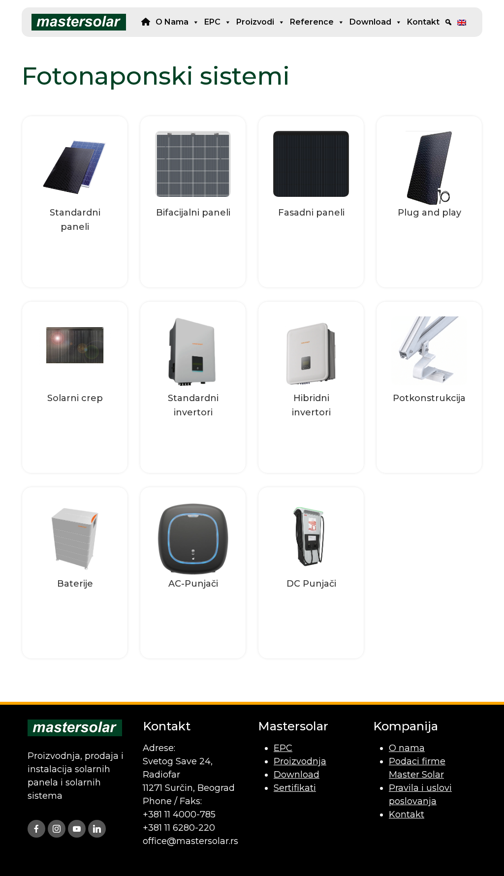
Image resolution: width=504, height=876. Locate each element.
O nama (172, 22)
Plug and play (429, 212)
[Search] (448, 22)
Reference (312, 22)
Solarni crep (75, 398)
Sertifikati (295, 787)
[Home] (145, 22)
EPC (212, 22)
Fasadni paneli (311, 212)
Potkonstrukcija (429, 398)
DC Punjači (311, 583)
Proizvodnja (300, 761)
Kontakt (423, 22)
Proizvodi (255, 22)
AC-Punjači (193, 583)
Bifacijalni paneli (193, 212)
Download (370, 22)
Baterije (75, 583)
